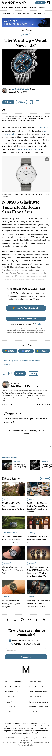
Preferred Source (44, 350)
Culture (32, 7)
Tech (11, 7)
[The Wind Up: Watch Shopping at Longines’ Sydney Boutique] (13, 587)
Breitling (36, 149)
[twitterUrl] (15, 619)
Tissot (19, 149)
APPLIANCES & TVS (9, 533)
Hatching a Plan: (13, 506)
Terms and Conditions (38, 702)
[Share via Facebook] (47, 66)
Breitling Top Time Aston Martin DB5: (38, 604)
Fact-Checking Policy (38, 691)
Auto (24, 7)
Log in (30, 418)
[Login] (48, 2)
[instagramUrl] (22, 619)
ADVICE (45, 462)
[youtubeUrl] (29, 619)
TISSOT (6, 365)
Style (17, 7)
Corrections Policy (37, 687)
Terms (30, 329)
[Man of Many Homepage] (14, 2)
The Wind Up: (20, 467)
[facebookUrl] (8, 619)
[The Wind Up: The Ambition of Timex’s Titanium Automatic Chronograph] (7, 465)
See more (45, 478)
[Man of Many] (26, 669)
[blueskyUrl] (44, 619)
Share (9, 102)
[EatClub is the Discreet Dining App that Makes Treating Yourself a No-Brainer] (38, 489)
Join (38, 418)
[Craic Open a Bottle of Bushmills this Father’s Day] (38, 523)
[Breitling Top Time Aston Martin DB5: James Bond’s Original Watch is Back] (38, 587)
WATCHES (25, 34)
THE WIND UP (36, 361)
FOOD (30, 499)
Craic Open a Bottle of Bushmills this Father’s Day (37, 540)
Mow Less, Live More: (12, 540)
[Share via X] (47, 72)
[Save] (31, 102)
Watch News (23, 13)
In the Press (10, 702)
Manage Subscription (38, 707)
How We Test (10, 712)
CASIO (16, 361)
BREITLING (7, 361)
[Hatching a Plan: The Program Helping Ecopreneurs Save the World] (13, 489)
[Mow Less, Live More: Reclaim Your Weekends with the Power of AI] (13, 523)
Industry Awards (12, 697)
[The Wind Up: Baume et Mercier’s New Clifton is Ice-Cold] (13, 553)
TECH (5, 499)
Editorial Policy (35, 682)
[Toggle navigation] (49, 7)
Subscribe (40, 3)
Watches (29, 30)
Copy (22, 102)
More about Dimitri (8, 404)
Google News (27, 350)
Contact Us (10, 707)
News (4, 7)
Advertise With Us (13, 687)
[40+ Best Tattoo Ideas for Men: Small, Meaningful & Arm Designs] (35, 465)
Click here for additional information (26, 733)
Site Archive (34, 712)
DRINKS (31, 533)
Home (22, 30)
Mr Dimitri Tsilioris (20, 89)
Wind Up (44, 127)
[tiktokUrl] (37, 619)
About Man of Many (43, 404)
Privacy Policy (40, 329)
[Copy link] (47, 82)
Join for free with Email (26, 318)
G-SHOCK (27, 149)
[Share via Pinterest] (47, 77)
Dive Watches (39, 13)
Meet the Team (11, 691)
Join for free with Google (28, 308)
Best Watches (8, 13)
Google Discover (11, 350)
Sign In (38, 324)
